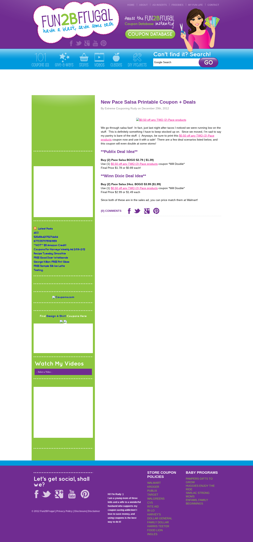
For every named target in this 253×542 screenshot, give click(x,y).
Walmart (154, 482)
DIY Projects (137, 59)
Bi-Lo (151, 510)
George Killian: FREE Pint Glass (51, 262)
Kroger (153, 486)
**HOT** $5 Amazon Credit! (50, 245)
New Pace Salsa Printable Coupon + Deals (148, 102)
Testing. (38, 270)
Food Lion (155, 530)
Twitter (79, 43)
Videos (99, 59)
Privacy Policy (64, 511)
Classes (116, 59)
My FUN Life (195, 5)
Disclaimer (94, 511)
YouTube (95, 43)
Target (152, 494)
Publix (152, 490)
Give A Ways (64, 59)
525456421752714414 (46, 237)
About (143, 5)
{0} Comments (111, 210)
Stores (83, 59)
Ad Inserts (159, 5)
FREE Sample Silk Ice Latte (49, 266)
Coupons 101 (40, 59)
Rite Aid (153, 506)
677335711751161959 (45, 241)
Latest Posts (45, 228)
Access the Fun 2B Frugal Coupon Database (150, 34)
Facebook (70, 43)
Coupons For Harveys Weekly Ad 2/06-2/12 (59, 249)
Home (130, 5)
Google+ (87, 43)
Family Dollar (158, 522)
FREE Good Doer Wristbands (51, 257)
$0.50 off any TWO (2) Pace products (134, 163)
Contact (213, 5)
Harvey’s (154, 514)
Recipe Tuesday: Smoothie (50, 253)
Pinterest (103, 43)
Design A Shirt (56, 316)
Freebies (177, 5)
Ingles (152, 534)
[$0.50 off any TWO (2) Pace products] (161, 119)
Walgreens (155, 498)
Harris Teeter (158, 526)
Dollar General (159, 518)
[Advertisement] (149, 82)
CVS (150, 502)
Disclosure (80, 511)
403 (36, 233)
